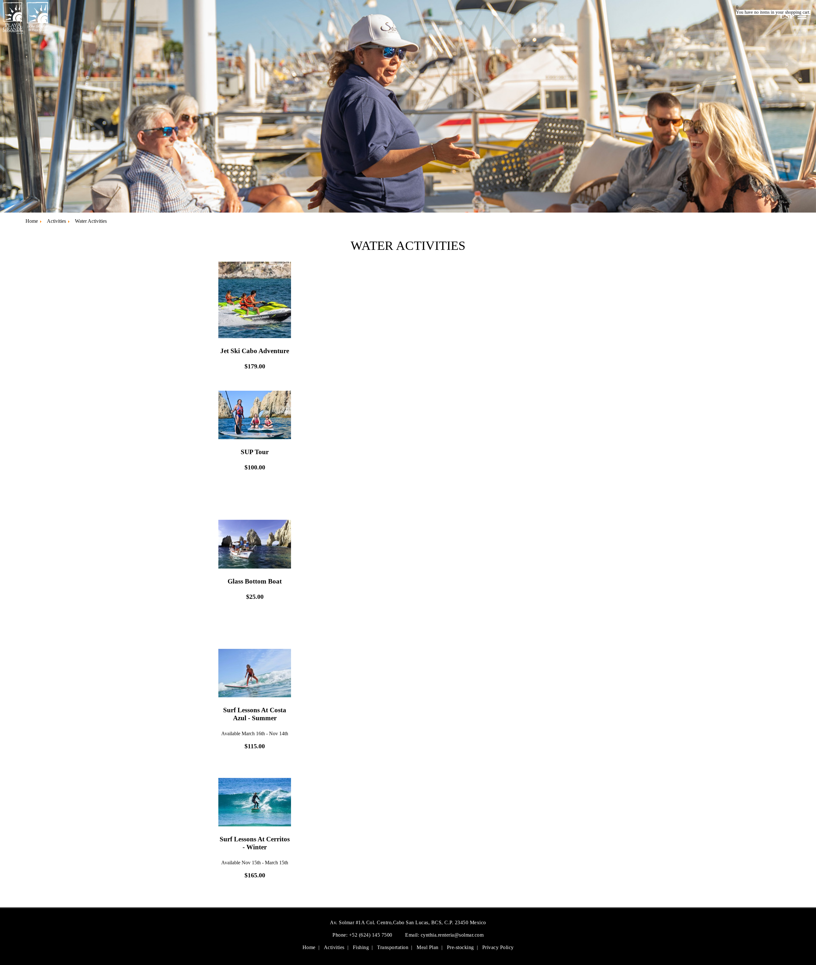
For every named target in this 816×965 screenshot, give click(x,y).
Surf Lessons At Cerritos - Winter (255, 843)
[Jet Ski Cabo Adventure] (254, 336)
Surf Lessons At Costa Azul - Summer (254, 714)
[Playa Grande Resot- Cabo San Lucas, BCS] (25, 33)
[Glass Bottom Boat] (254, 567)
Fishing (361, 947)
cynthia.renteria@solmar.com (452, 935)
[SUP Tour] (254, 437)
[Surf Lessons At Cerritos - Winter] (254, 825)
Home (309, 947)
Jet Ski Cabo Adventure (254, 351)
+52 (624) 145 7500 (371, 935)
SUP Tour (255, 452)
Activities (334, 947)
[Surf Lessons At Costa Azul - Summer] (254, 695)
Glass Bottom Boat (255, 581)
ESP (787, 15)
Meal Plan (428, 947)
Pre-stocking (460, 947)
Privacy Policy (498, 947)
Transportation (392, 947)
